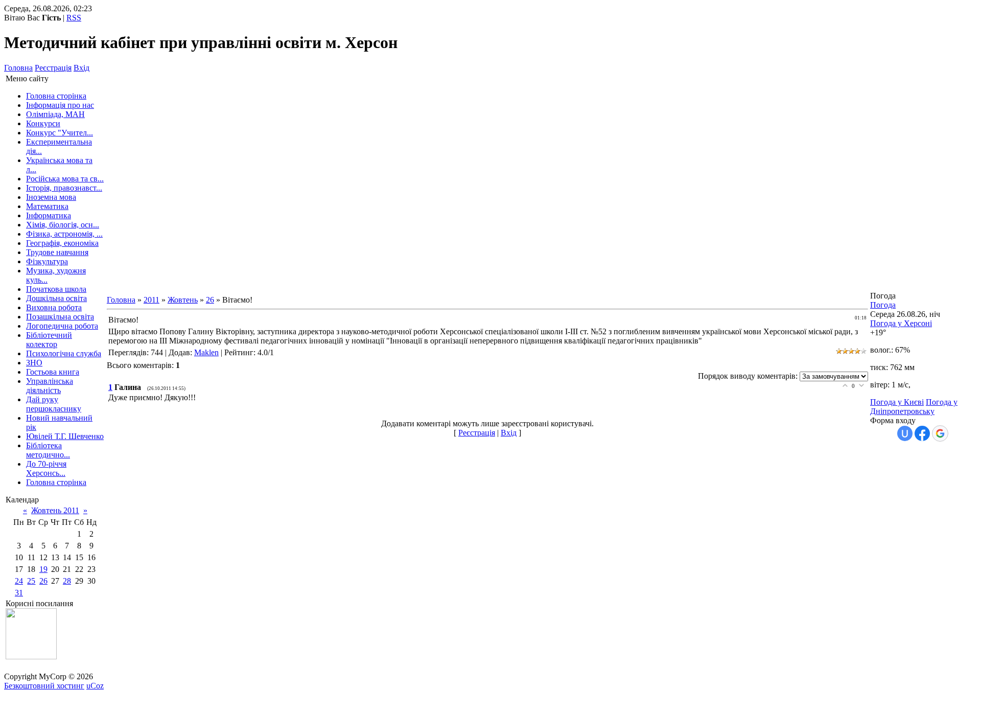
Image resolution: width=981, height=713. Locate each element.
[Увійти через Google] (940, 433)
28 (67, 581)
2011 (151, 299)
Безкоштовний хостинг (44, 685)
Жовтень (183, 299)
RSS (73, 17)
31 (19, 592)
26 (43, 581)
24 (19, 581)
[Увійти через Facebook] (922, 433)
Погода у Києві (897, 402)
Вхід (81, 67)
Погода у (901, 323)
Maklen (206, 352)
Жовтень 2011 (55, 510)
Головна (18, 67)
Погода (883, 305)
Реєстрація (53, 67)
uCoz (95, 685)
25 (31, 581)
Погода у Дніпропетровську (913, 407)
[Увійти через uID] (905, 433)
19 (43, 569)
